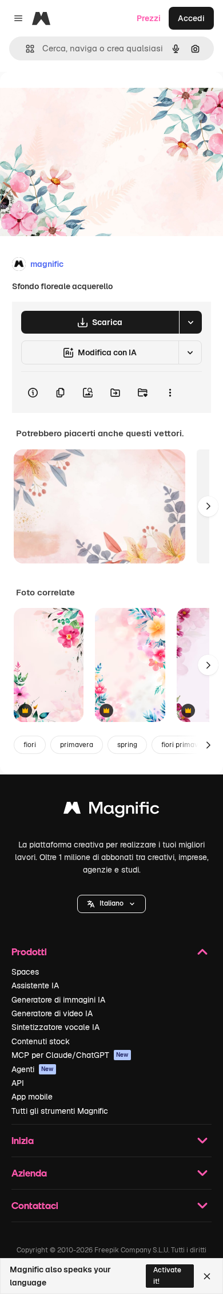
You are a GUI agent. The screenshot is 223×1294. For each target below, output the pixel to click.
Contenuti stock (40, 1041)
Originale (75, 97)
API (17, 1083)
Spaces (25, 972)
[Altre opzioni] (169, 392)
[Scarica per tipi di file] (190, 322)
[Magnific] (111, 811)
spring (127, 744)
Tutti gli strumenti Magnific (59, 1111)
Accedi (191, 18)
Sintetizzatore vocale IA (55, 1027)
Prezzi (149, 18)
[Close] (207, 1276)
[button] (111, 904)
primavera (76, 744)
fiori (29, 744)
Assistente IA (35, 985)
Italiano (111, 903)
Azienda (29, 1173)
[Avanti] (208, 506)
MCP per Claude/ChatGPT (70, 1055)
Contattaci (34, 1205)
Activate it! (167, 1275)
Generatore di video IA (52, 1013)
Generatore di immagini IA (58, 1000)
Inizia (22, 1140)
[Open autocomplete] (25, 48)
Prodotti (29, 952)
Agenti (32, 1069)
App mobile (32, 1097)
